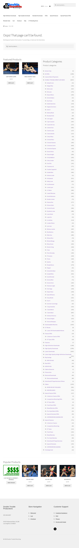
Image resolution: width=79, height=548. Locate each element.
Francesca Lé (50, 166)
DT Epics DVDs (51, 339)
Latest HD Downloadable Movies (55, 330)
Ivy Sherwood (50, 184)
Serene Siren (50, 283)
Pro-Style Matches (52, 438)
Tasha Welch (50, 309)
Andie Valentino (51, 104)
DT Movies (47, 327)
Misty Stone (50, 244)
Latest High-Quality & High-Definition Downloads (58, 354)
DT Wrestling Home (33, 20)
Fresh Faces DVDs (51, 405)
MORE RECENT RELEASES (54, 387)
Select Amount (11, 482)
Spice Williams (51, 294)
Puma (48, 259)
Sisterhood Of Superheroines (54, 441)
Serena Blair (50, 280)
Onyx (48, 250)
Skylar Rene (50, 292)
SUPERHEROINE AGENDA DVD (55, 417)
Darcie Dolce (50, 151)
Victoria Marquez (51, 321)
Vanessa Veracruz (51, 315)
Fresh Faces (50, 432)
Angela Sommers (51, 107)
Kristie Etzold (50, 208)
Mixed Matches (51, 435)
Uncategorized (49, 450)
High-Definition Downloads (9, 15)
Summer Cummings (52, 303)
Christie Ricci (50, 139)
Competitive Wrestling (53, 426)
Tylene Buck (50, 312)
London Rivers (51, 223)
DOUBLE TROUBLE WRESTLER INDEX (55, 80)
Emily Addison (50, 157)
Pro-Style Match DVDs (53, 411)
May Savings (48, 357)
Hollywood (50, 178)
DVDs (46, 15)
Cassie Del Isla (51, 124)
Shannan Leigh (51, 286)
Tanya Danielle (51, 306)
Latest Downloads (50, 351)
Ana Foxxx (49, 101)
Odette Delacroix (49, 369)
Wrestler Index (6, 20)
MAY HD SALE (50, 360)
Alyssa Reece (50, 95)
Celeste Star (50, 127)
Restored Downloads (50, 375)
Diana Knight (50, 154)
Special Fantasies (51, 444)
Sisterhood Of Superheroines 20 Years (55, 381)
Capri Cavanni (50, 121)
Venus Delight (50, 318)
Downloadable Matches (51, 324)
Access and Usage (61, 522)
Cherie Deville (50, 133)
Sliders (47, 384)
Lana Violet (50, 214)
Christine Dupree (51, 148)
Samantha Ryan (51, 271)
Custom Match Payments (51, 77)
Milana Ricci (50, 238)
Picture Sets (48, 372)
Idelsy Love (50, 181)
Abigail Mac (50, 86)
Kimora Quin (50, 205)
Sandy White (50, 274)
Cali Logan (50, 118)
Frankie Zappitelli (51, 169)
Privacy (58, 519)
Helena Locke (50, 175)
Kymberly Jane (51, 211)
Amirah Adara (50, 98)
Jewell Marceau (51, 193)
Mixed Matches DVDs (52, 408)
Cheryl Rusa (50, 136)
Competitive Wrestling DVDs (54, 399)
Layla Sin (49, 217)
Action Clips (48, 71)
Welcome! (33, 513)
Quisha (49, 262)
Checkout (19, 20)
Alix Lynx (49, 92)
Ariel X (48, 109)
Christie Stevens (51, 142)
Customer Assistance (61, 513)
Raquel (49, 268)
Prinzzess (49, 256)
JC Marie (49, 190)
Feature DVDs (48, 333)
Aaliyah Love (50, 83)
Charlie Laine (50, 130)
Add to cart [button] (11, 83)
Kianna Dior (50, 202)
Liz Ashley (49, 220)
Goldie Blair (50, 172)
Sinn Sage (49, 289)
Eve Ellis (49, 163)
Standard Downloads (37, 15)
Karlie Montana (51, 196)
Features (47, 342)
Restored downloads (52, 378)
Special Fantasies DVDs (53, 414)
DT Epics (49, 429)
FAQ (57, 516)
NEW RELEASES (51, 390)
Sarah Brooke (50, 277)
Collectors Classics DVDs (53, 336)
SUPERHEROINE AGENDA (53, 447)
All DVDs (47, 74)
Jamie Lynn (50, 187)
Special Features (54, 15)
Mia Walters (50, 232)
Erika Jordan (50, 160)
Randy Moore (50, 265)
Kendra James (51, 199)
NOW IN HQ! (48, 366)
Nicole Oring (50, 247)
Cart (14, 20)
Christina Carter (51, 145)
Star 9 (48, 300)
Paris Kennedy (50, 253)
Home (6, 26)
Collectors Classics (52, 423)
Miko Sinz (49, 235)
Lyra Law (49, 226)
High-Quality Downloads (24, 15)
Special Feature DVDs (65, 15)
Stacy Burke (50, 298)
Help (25, 20)
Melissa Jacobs (51, 229)
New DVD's (48, 363)
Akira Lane (50, 89)
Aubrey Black (50, 112)
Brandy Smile (50, 115)
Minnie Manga (50, 241)
